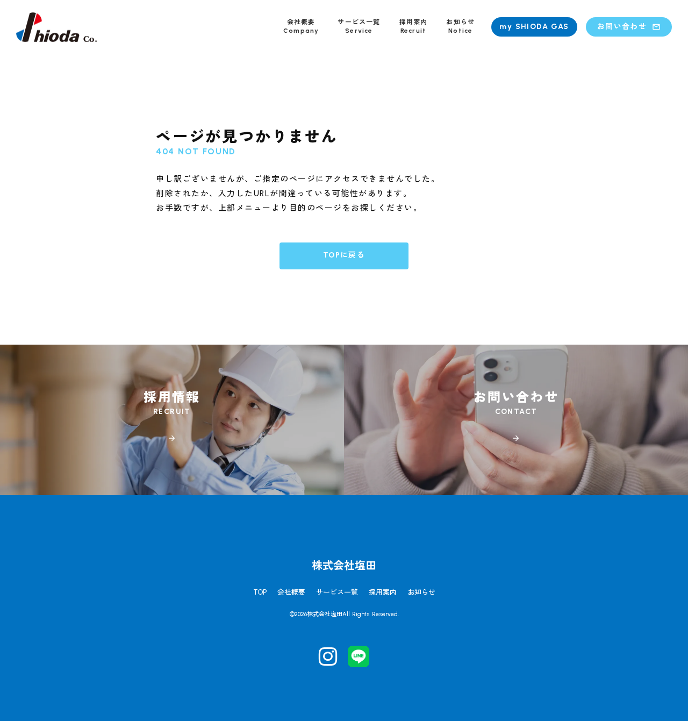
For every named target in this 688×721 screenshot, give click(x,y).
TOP (260, 592)
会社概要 (291, 592)
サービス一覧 (337, 592)
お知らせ (421, 592)
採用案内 (383, 592)
